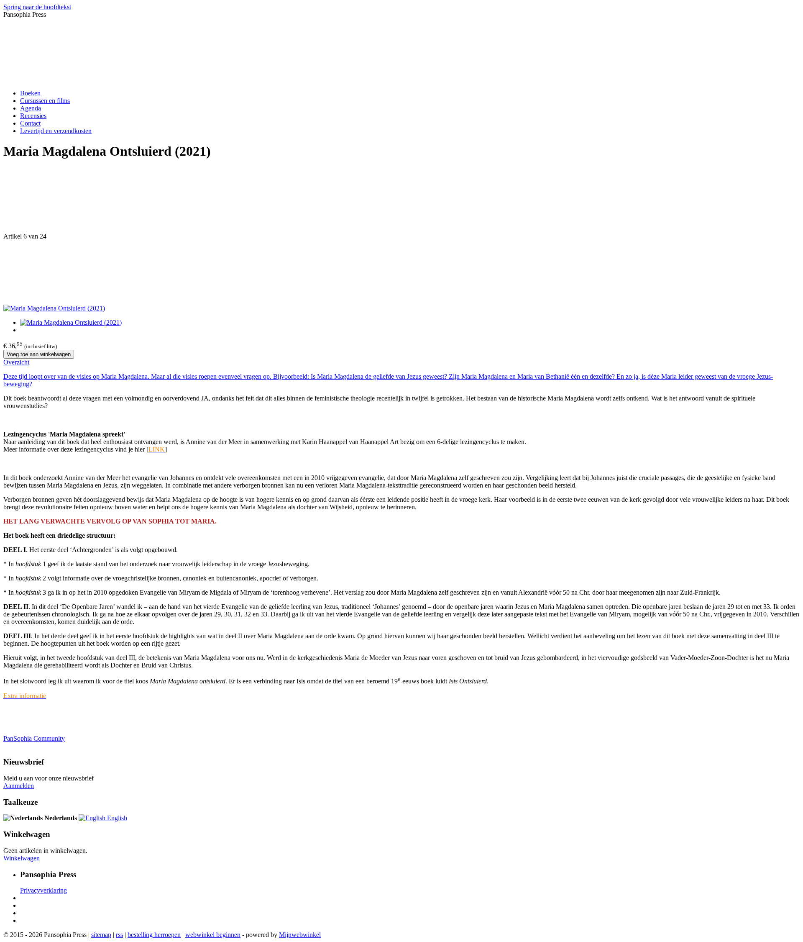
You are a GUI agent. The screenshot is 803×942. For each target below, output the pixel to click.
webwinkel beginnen (212, 934)
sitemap (101, 934)
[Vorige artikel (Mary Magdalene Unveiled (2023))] (401, 200)
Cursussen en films (45, 100)
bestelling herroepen (154, 934)
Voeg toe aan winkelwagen (39, 354)
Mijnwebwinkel (300, 934)
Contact (30, 123)
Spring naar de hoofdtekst (37, 6)
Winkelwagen (21, 858)
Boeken (30, 93)
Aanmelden (18, 785)
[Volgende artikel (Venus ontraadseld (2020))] (401, 272)
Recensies (33, 115)
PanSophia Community (34, 738)
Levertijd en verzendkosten (56, 130)
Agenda (30, 108)
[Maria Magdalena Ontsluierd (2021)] (54, 308)
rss (119, 934)
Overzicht (16, 362)
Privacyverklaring (43, 890)
